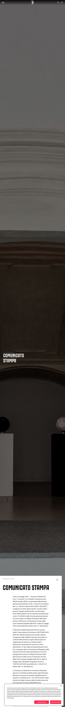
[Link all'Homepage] (32, 2)
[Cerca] (58, 3)
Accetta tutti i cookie (55, 702)
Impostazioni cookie (41, 702)
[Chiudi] (61, 685)
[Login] (62, 3)
